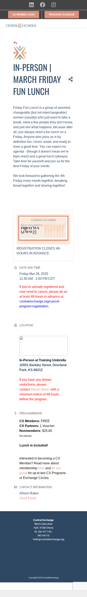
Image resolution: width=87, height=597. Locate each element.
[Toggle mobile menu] (79, 25)
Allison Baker (40, 389)
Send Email (27, 498)
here (41, 468)
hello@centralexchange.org (48, 539)
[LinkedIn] (37, 553)
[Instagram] (49, 553)
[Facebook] (43, 553)
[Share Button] (70, 79)
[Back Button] (15, 43)
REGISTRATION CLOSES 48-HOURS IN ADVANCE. (38, 251)
